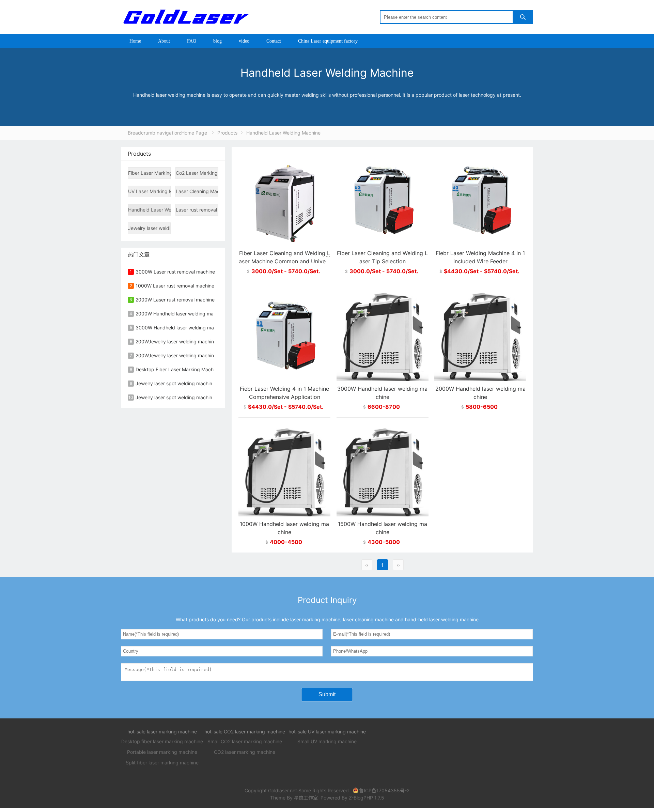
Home (135, 40)
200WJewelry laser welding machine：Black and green (197, 355)
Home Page (194, 133)
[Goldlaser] (185, 16)
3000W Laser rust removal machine (175, 272)
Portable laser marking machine (162, 752)
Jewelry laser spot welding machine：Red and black (194, 397)
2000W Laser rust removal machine (175, 299)
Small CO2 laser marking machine (244, 741)
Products (227, 133)
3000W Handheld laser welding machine (181, 327)
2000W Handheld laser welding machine (180, 313)
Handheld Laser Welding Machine (283, 133)
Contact (273, 40)
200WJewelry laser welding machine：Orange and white (198, 341)
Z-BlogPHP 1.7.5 (366, 798)
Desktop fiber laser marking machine (162, 741)
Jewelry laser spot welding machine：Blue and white (194, 383)
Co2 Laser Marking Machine (197, 173)
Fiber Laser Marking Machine (149, 173)
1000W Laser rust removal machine (175, 286)
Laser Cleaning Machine (197, 191)
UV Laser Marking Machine (149, 191)
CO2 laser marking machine (244, 752)
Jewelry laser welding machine (149, 228)
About (164, 40)
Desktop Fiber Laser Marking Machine (178, 369)
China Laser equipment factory (328, 40)
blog (217, 40)
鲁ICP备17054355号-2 (384, 790)
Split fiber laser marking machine (162, 762)
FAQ (191, 40)
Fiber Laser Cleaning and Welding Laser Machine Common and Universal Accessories (284, 261)
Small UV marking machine (327, 741)
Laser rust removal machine (197, 210)
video (244, 40)
